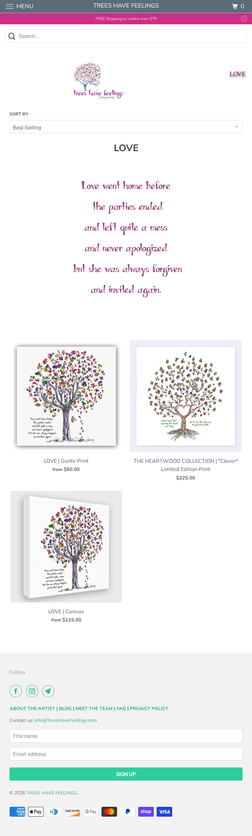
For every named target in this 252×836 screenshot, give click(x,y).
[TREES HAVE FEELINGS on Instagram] (33, 691)
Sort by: (19, 113)
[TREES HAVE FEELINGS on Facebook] (17, 691)
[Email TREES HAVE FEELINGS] (49, 691)
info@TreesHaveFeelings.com (66, 720)
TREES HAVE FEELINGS (51, 793)
